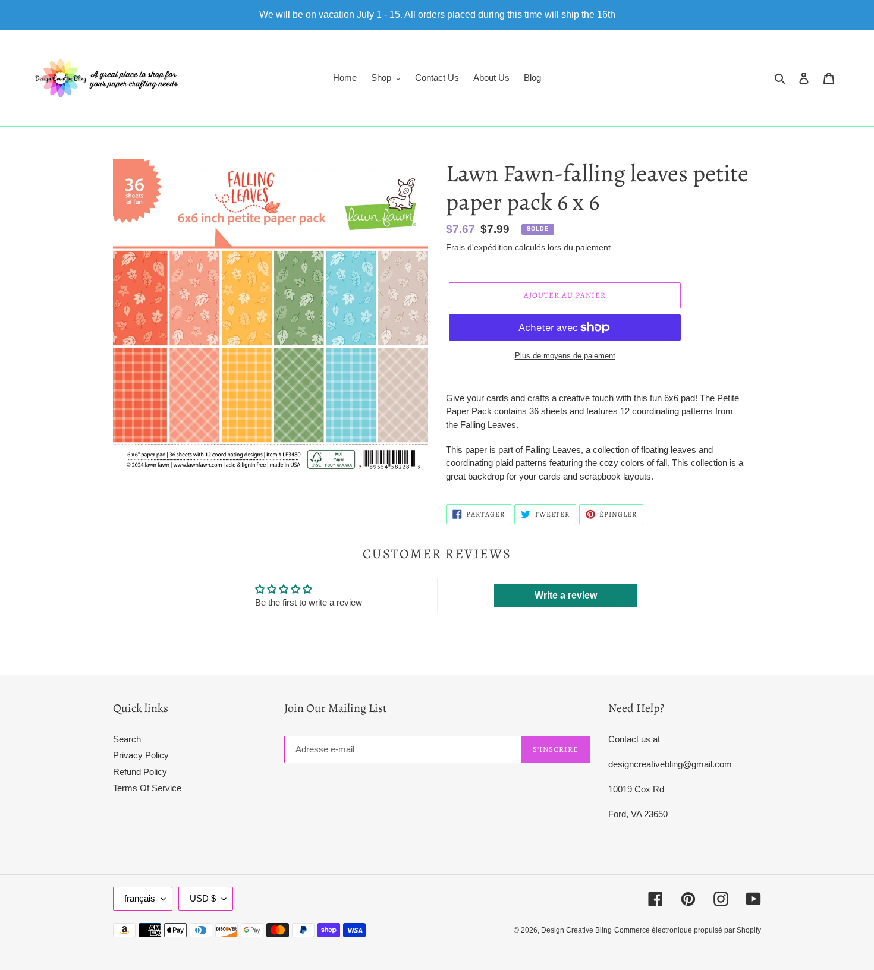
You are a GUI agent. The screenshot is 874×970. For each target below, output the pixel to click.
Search (127, 739)
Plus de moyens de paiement (565, 355)
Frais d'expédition (479, 247)
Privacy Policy (141, 755)
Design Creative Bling (576, 930)
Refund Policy (140, 772)
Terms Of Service (147, 788)
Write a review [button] (566, 595)
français (139, 898)
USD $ (203, 898)
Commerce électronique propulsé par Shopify (687, 930)
